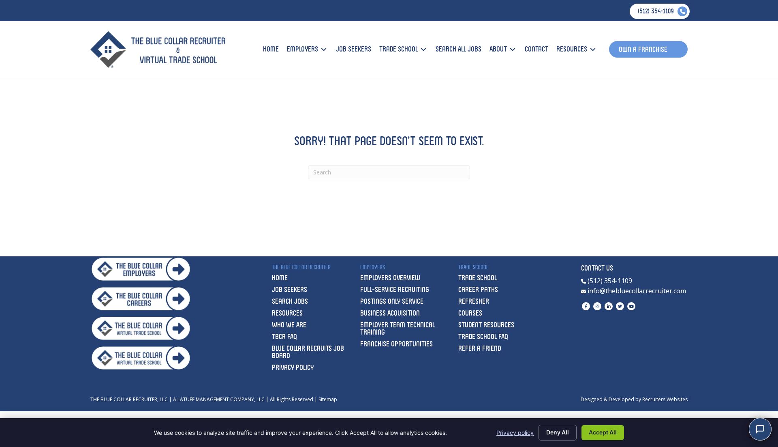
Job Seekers (289, 289)
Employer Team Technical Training (397, 328)
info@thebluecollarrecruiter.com (636, 290)
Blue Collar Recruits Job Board (308, 352)
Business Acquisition (390, 312)
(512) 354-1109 (609, 280)
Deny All (557, 432)
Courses (470, 312)
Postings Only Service (391, 301)
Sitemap (327, 399)
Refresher (473, 301)
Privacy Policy (293, 367)
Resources (287, 312)
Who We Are (289, 324)
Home (280, 277)
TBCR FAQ (284, 336)
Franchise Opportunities (396, 343)
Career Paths (478, 289)
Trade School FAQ (483, 336)
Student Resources (486, 324)
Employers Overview (390, 277)
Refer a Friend (479, 348)
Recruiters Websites (665, 399)
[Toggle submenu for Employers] (324, 49)
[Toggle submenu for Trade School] (423, 49)
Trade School (477, 277)
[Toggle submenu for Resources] (593, 49)
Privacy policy (515, 432)
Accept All (603, 432)
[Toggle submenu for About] (512, 49)
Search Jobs (290, 301)
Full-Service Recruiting (394, 289)
